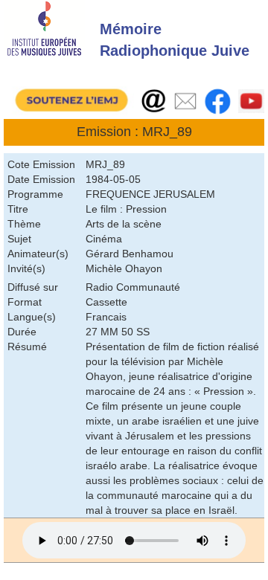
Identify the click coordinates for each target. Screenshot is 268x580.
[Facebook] (218, 100)
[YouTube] (251, 100)
